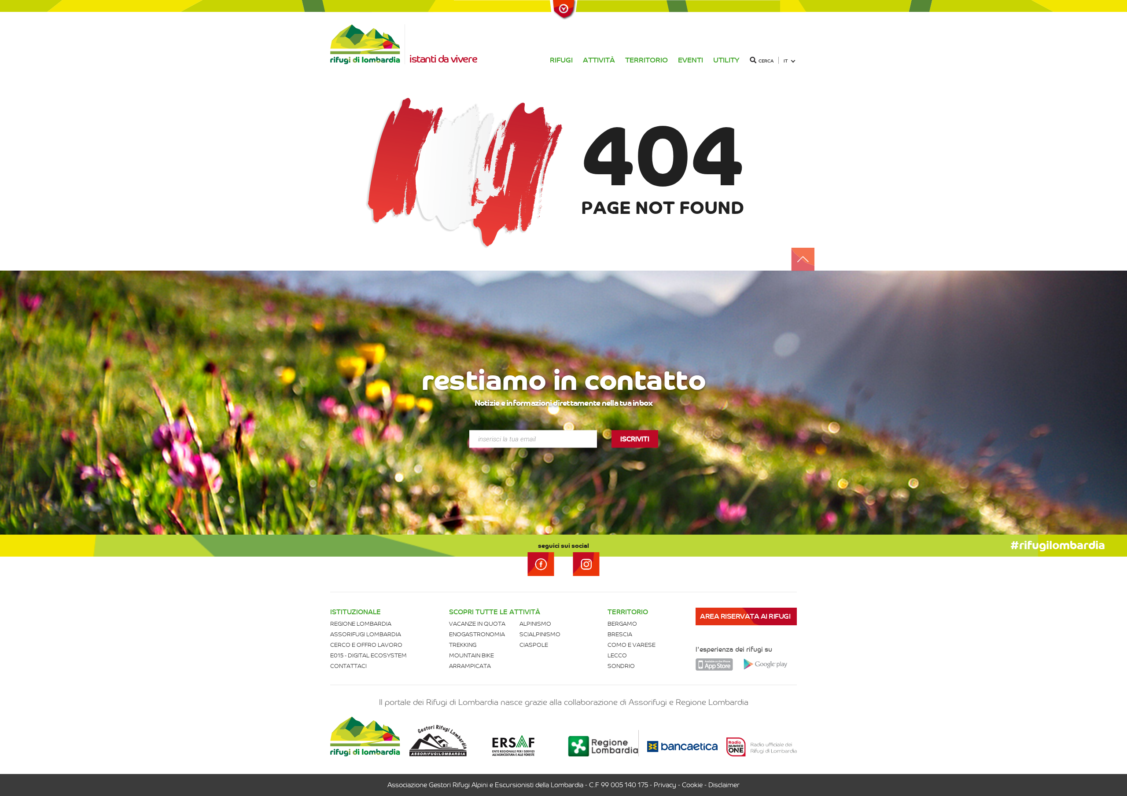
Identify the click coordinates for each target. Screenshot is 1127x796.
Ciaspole (533, 645)
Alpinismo (535, 623)
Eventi (690, 60)
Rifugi (561, 60)
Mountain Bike (471, 655)
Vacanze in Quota (477, 623)
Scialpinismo (539, 634)
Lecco (617, 655)
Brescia (620, 634)
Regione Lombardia (360, 623)
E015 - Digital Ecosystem (368, 655)
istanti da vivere (443, 59)
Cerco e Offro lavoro (366, 645)
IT (786, 61)
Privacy (665, 785)
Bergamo (622, 623)
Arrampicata (470, 666)
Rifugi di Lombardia (367, 44)
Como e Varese (632, 645)
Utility (726, 60)
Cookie (692, 785)
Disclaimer (724, 785)
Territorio (646, 60)
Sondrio (621, 666)
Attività (599, 60)
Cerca (766, 61)
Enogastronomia (477, 634)
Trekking (462, 645)
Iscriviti (634, 439)
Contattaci (348, 666)
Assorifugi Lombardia (365, 634)
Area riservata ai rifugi (745, 616)
